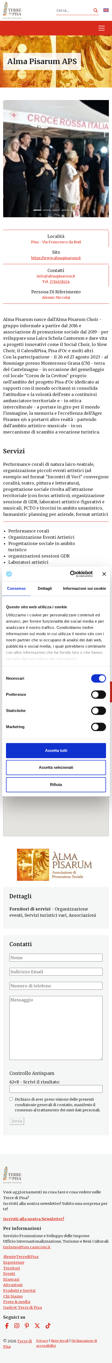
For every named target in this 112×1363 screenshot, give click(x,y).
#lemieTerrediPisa (21, 1256)
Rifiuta (56, 784)
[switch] (98, 694)
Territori (11, 1268)
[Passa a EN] (106, 10)
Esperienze (13, 1262)
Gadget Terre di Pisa (22, 1307)
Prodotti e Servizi (19, 1290)
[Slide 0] (37, 210)
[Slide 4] (75, 210)
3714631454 (59, 281)
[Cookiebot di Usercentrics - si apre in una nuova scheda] (70, 574)
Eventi (9, 1273)
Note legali (60, 1341)
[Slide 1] (47, 210)
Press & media (16, 1301)
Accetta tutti (56, 750)
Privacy (42, 1341)
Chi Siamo (13, 1296)
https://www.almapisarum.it (56, 258)
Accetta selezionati (56, 767)
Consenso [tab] (16, 588)
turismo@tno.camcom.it (27, 1247)
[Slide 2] (56, 210)
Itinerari (11, 1279)
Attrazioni (13, 1285)
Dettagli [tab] (45, 588)
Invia (16, 1121)
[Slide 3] (65, 210)
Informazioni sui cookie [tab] (84, 588)
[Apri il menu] (101, 28)
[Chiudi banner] (104, 574)
